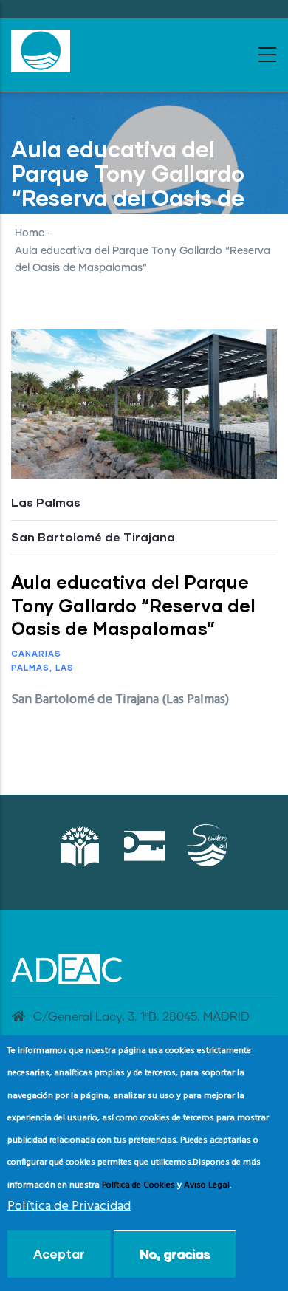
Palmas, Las (42, 667)
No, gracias (175, 1253)
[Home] (40, 50)
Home (29, 233)
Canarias (36, 653)
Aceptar (59, 1253)
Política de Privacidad (69, 1206)
